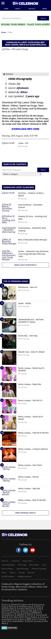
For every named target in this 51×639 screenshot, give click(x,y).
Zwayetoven (8, 615)
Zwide (26, 612)
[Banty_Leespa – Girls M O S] (9, 406)
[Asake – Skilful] (9, 309)
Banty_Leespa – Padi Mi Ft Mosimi (33, 433)
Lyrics (44, 565)
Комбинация (26, 606)
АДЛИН (20, 615)
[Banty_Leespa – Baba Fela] (9, 390)
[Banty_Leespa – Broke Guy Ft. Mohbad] (9, 374)
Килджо (38, 604)
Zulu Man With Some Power (23, 617)
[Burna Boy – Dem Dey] (9, 341)
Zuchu (5, 604)
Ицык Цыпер (34, 621)
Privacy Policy (28, 561)
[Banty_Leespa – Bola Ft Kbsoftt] (9, 504)
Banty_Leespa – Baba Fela (29, 384)
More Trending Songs (25, 513)
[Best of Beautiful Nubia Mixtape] (9, 243)
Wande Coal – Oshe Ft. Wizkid (31, 352)
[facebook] (18, 550)
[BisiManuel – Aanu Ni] (9, 293)
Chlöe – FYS (23, 143)
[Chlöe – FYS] (9, 147)
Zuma (38, 606)
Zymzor (13, 606)
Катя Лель (38, 619)
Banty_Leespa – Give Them (30, 465)
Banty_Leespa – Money (28, 477)
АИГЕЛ (30, 615)
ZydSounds (26, 604)
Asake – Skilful (24, 303)
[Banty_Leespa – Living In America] (9, 455)
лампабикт (18, 621)
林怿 (29, 619)
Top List (12, 573)
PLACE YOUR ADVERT (38, 24)
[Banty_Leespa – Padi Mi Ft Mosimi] (9, 439)
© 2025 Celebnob (8, 576)
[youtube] (32, 550)
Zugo (4, 606)
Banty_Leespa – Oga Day (29, 488)
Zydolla (14, 604)
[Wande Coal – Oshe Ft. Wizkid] (9, 358)
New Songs (22, 565)
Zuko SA (6, 621)
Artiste (32, 8)
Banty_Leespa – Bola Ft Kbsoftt (32, 500)
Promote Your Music (39, 569)
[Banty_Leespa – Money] (9, 480)
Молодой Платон (11, 612)
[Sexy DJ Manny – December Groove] (9, 208)
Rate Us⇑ (31, 573)
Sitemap (22, 573)
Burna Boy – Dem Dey (28, 335)
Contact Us (15, 561)
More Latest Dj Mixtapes (24, 265)
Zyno (22, 619)
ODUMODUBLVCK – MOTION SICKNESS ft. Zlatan (30, 320)
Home (6, 8)
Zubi (39, 608)
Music (18, 8)
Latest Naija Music (8, 565)
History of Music (7, 569)
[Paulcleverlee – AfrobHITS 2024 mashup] (9, 231)
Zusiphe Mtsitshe (26, 608)
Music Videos (34, 565)
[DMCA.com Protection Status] (25, 627)
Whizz (23, 92)
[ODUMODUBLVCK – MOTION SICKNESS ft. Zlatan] (9, 325)
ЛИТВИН (35, 612)
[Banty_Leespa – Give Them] (9, 469)
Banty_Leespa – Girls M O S (30, 400)
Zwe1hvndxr (8, 608)
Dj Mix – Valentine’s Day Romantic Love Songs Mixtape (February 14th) (33, 254)
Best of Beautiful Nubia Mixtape (32, 239)
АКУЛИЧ (6, 610)
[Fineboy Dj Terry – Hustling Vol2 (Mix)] (9, 220)
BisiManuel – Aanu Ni (27, 287)
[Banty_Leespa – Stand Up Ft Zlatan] (9, 422)
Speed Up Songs (23, 569)
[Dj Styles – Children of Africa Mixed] (9, 197)
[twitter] (25, 550)
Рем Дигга (33, 610)
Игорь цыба (19, 610)
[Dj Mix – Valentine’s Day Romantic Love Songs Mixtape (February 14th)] (9, 255)
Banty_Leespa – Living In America (33, 449)
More (44, 8)
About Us (5, 561)
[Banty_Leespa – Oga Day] (9, 492)
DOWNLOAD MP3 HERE (25, 128)
